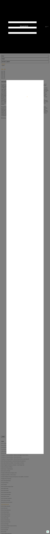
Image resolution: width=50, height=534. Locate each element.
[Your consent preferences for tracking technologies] (47, 531)
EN (45, 26)
